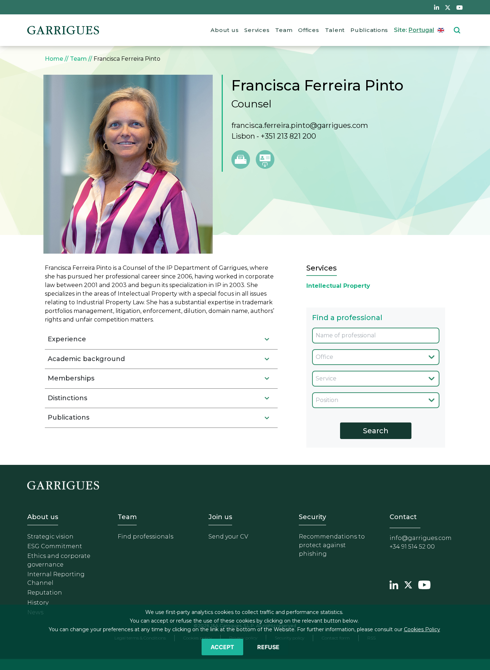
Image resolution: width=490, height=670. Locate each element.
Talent (335, 30)
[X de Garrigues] (448, 7)
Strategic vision (50, 536)
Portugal (421, 30)
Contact (403, 517)
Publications (369, 30)
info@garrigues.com (421, 538)
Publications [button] (68, 417)
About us (225, 30)
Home (54, 58)
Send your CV (228, 536)
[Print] (240, 159)
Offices (308, 30)
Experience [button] (67, 339)
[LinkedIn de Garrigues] (436, 7)
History (37, 602)
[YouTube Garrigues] (424, 584)
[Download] (265, 159)
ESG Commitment (54, 546)
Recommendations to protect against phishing (332, 545)
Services (256, 30)
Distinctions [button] (67, 398)
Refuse (268, 647)
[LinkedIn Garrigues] (394, 584)
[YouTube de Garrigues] (459, 7)
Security (312, 517)
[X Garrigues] (408, 584)
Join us (220, 517)
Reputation (44, 592)
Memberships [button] (71, 378)
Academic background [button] (86, 359)
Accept (222, 647)
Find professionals (145, 536)
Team (283, 30)
